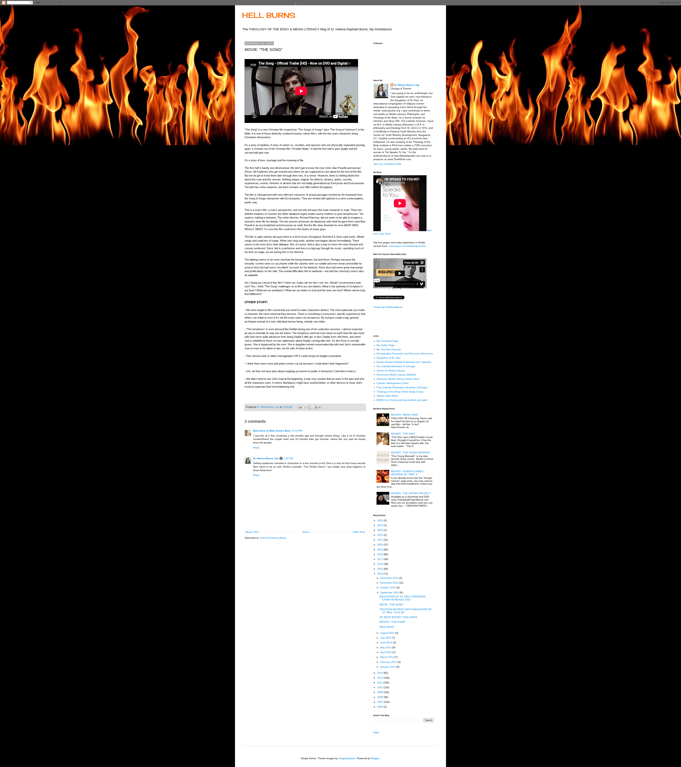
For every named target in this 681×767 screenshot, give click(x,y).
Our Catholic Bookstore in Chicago (396, 366)
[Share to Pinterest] (319, 407)
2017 (380, 559)
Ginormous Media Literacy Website (396, 374)
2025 (380, 520)
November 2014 (389, 582)
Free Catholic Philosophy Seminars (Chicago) (402, 387)
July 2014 (386, 637)
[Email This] (306, 407)
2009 (380, 692)
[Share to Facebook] (316, 407)
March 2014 (387, 657)
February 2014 (389, 662)
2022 (380, 535)
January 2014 (388, 666)
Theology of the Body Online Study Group (400, 391)
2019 (380, 549)
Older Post (359, 532)
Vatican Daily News (387, 395)
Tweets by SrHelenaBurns (387, 307)
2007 (380, 701)
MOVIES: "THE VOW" (403, 433)
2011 (380, 682)
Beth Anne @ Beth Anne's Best (271, 430)
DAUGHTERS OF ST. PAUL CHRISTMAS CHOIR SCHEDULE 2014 (402, 598)
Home (305, 532)
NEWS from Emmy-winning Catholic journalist (402, 400)
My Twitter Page (386, 345)
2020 (380, 544)
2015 (380, 568)
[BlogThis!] (309, 407)
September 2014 (390, 592)
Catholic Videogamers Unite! (392, 383)
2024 (380, 525)
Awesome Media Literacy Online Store (398, 378)
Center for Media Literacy (391, 370)
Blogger (375, 758)
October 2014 (388, 587)
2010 (380, 687)
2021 (380, 539)
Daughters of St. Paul (388, 357)
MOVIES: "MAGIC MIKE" (405, 414)
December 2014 (389, 577)
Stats (376, 732)
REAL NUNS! (387, 626)
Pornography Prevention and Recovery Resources (405, 353)
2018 (380, 554)
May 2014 (386, 647)
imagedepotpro (347, 758)
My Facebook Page (387, 341)
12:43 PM (296, 430)
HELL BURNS (268, 15)
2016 (380, 563)
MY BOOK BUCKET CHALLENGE (398, 617)
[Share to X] (313, 407)
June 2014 (386, 642)
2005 (380, 706)
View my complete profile (387, 163)
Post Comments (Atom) (273, 537)
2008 (380, 697)
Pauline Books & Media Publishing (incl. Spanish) (404, 362)
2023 (380, 530)
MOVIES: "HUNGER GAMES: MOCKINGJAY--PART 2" (407, 473)
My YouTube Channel (389, 349)
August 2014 (387, 632)
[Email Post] (299, 407)
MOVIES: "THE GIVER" (393, 621)
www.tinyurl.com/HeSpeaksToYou (407, 246)
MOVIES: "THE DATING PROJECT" (411, 493)
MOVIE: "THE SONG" (392, 604)
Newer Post (251, 532)
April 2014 (386, 652)
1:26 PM (288, 458)
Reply (256, 447)
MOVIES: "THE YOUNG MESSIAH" (410, 452)
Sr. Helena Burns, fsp (265, 458)
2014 (380, 573)
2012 (380, 677)
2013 (380, 672)
